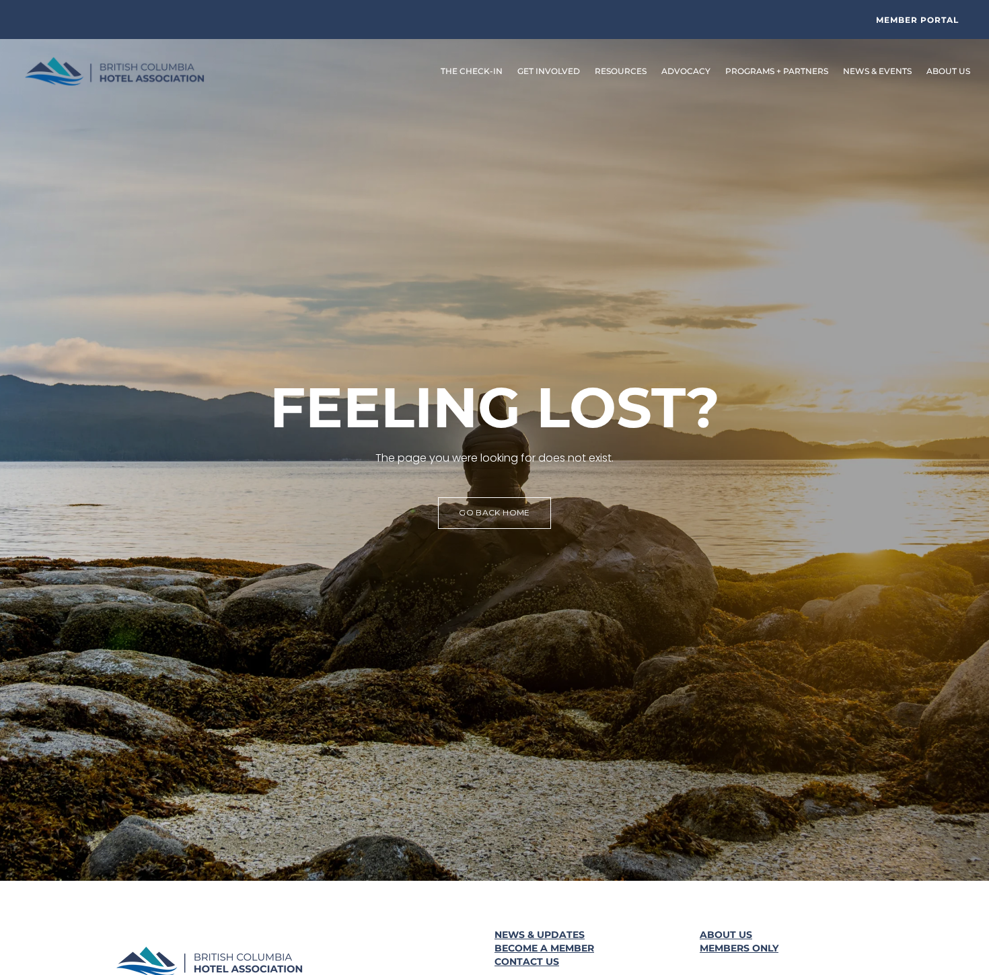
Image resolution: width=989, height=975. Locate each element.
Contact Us (526, 961)
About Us (726, 935)
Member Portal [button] (917, 20)
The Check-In (472, 71)
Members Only (739, 948)
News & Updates (539, 935)
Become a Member (544, 948)
